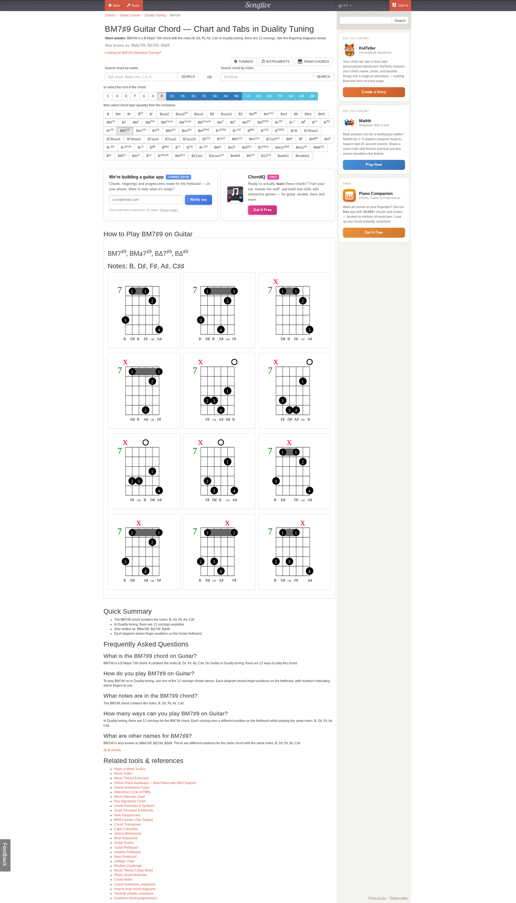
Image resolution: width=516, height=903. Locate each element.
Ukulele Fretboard (127, 852)
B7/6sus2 (311, 131)
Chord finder (123, 879)
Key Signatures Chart (129, 801)
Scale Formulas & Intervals (133, 810)
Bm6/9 (235, 156)
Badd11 (283, 156)
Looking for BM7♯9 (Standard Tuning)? (133, 53)
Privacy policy (169, 210)
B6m (308, 114)
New (116, 6)
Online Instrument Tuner (131, 787)
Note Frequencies (127, 815)
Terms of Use (377, 898)
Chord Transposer (127, 824)
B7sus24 (189, 139)
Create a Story (374, 92)
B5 (212, 114)
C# (247, 96)
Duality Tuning (155, 15)
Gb (215, 96)
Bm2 (284, 114)
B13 (266, 156)
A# (302, 96)
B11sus (197, 156)
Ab (226, 96)
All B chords (112, 750)
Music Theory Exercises (131, 778)
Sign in (402, 5)
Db (183, 96)
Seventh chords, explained (133, 893)
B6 (296, 114)
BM (111, 122)
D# (258, 96)
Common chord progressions (135, 898)
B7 (124, 122)
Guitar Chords (130, 15)
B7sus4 (153, 139)
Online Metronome (127, 833)
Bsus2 (164, 114)
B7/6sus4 (113, 139)
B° (151, 114)
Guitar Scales (124, 843)
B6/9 (321, 114)
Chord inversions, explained (134, 884)
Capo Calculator (126, 829)
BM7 (125, 130)
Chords (110, 15)
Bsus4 (198, 114)
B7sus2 (170, 139)
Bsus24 (226, 114)
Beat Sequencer (126, 838)
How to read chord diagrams (135, 889)
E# (269, 96)
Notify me (198, 200)
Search (188, 77)
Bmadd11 (303, 156)
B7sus (273, 139)
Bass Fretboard (125, 857)
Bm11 (282, 147)
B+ (129, 114)
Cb (172, 96)
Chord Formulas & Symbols (134, 806)
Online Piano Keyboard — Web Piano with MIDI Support (155, 783)
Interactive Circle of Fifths (132, 792)
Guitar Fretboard (126, 847)
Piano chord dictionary (130, 875)
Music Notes (123, 773)
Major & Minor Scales (129, 769)
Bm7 (141, 130)
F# (280, 96)
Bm (118, 114)
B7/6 (294, 131)
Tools (135, 6)
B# (312, 96)
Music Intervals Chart (129, 797)
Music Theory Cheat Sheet (133, 870)
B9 (251, 156)
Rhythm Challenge (128, 866)
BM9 (319, 147)
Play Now (374, 165)
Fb (204, 96)
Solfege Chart (124, 861)
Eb (194, 96)
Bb (237, 96)
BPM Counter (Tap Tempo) (133, 820)
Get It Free (262, 210)
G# (291, 96)
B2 (241, 114)
